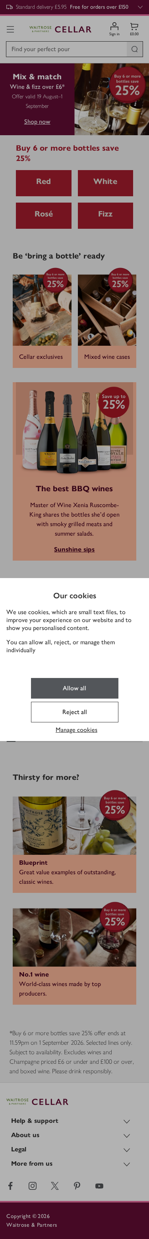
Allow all (74, 688)
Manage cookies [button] (76, 729)
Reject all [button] (74, 712)
